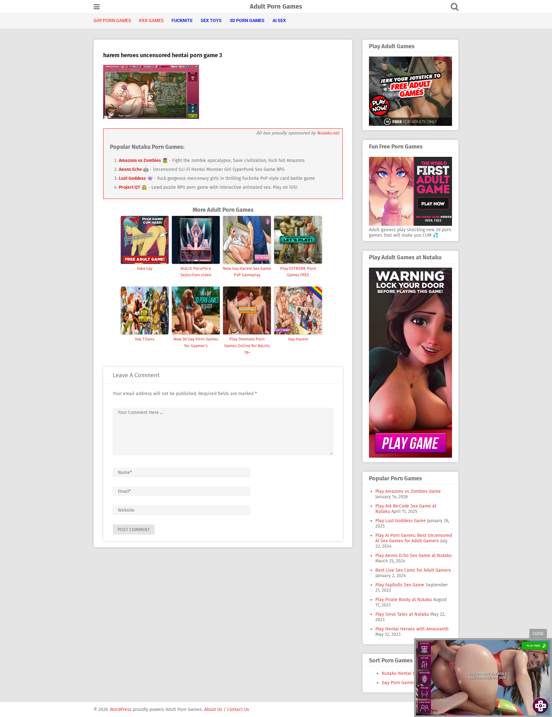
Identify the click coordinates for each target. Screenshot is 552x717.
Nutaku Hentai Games (404, 673)
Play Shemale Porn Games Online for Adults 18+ (247, 346)
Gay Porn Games (398, 682)
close (538, 633)
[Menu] (97, 7)
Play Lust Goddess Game (400, 520)
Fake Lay (144, 268)
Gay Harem (298, 339)
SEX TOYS (211, 20)
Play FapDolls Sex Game (399, 585)
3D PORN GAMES (247, 20)
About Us (213, 709)
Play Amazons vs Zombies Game (408, 491)
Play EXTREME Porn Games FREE (298, 272)
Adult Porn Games (276, 6)
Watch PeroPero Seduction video (195, 272)
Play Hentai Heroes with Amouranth (411, 629)
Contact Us (238, 709)
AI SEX (279, 20)
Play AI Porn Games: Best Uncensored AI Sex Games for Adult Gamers (413, 538)
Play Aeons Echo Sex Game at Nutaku (413, 555)
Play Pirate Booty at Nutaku (403, 599)
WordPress (121, 709)
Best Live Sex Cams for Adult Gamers (413, 570)
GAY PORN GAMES (112, 20)
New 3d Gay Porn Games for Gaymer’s (195, 342)
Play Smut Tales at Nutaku (402, 614)
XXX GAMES (151, 20)
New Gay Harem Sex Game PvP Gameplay (247, 272)
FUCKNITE (182, 20)
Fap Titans (144, 339)
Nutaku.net (328, 133)
